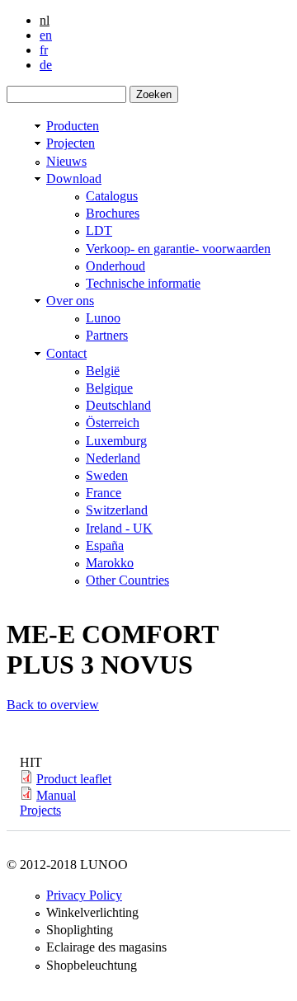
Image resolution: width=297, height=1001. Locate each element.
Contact (66, 353)
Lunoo (103, 318)
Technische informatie (143, 283)
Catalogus (112, 196)
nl (45, 20)
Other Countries (127, 580)
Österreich (112, 423)
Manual (56, 795)
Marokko (110, 563)
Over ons (70, 301)
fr (44, 50)
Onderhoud (115, 266)
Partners (107, 335)
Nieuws (66, 161)
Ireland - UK (119, 528)
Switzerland (117, 510)
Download (73, 179)
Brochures (112, 213)
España (105, 545)
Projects (40, 810)
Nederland (113, 458)
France (103, 493)
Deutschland (118, 405)
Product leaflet (73, 779)
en (46, 35)
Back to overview (53, 705)
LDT (99, 230)
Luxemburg (116, 441)
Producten (72, 126)
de (46, 65)
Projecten (70, 143)
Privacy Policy (84, 895)
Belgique (109, 388)
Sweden (107, 475)
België (103, 371)
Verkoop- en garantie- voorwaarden (178, 249)
